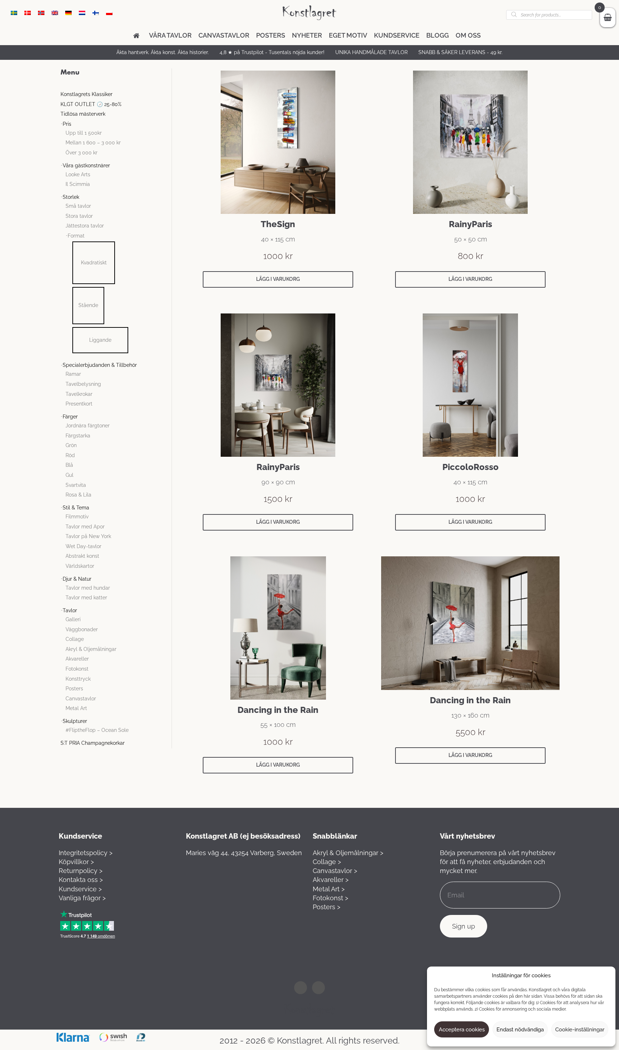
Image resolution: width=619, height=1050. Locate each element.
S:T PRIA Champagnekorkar (93, 743)
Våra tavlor (170, 35)
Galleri (73, 619)
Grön (71, 445)
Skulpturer (75, 721)
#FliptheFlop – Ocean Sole (97, 730)
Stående (88, 305)
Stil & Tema (76, 507)
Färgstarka (78, 435)
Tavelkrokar (79, 394)
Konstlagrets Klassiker (86, 94)
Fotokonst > (330, 898)
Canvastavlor (223, 35)
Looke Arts (78, 174)
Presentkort (79, 404)
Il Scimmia (78, 184)
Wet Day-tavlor (83, 546)
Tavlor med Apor (85, 526)
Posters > (326, 907)
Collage (75, 639)
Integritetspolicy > (85, 853)
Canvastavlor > (335, 870)
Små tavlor (78, 206)
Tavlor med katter (86, 597)
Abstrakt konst (82, 556)
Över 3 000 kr (81, 152)
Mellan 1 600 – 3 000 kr (93, 142)
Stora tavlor (79, 216)
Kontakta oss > (81, 879)
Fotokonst (77, 669)
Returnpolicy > (80, 870)
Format (76, 236)
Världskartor (80, 566)
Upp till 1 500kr (84, 133)
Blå (69, 465)
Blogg (437, 35)
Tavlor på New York (88, 536)
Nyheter (307, 35)
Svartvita (76, 485)
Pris (67, 124)
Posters (270, 35)
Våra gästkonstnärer (86, 165)
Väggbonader (82, 629)
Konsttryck (78, 679)
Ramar (73, 374)
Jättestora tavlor (85, 226)
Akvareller (77, 659)
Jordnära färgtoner (88, 425)
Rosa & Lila (78, 495)
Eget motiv (348, 35)
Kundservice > (80, 889)
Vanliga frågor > (82, 898)
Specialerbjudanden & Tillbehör (100, 365)
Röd (70, 455)
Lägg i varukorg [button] (278, 279)
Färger (70, 416)
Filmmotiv (77, 516)
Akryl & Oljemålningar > (348, 853)
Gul (69, 475)
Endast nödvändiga (520, 1029)
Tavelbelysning (83, 384)
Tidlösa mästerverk (83, 114)
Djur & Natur (77, 579)
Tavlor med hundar (88, 588)
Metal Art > (329, 889)
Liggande (100, 340)
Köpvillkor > (76, 862)
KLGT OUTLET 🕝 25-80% (91, 104)
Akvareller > (331, 879)
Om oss (468, 35)
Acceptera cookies (462, 1029)
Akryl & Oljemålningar (91, 649)
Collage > (327, 862)
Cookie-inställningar (579, 1029)
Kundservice (396, 35)
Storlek (71, 197)
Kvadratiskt (94, 262)
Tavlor (70, 610)
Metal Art (76, 708)
